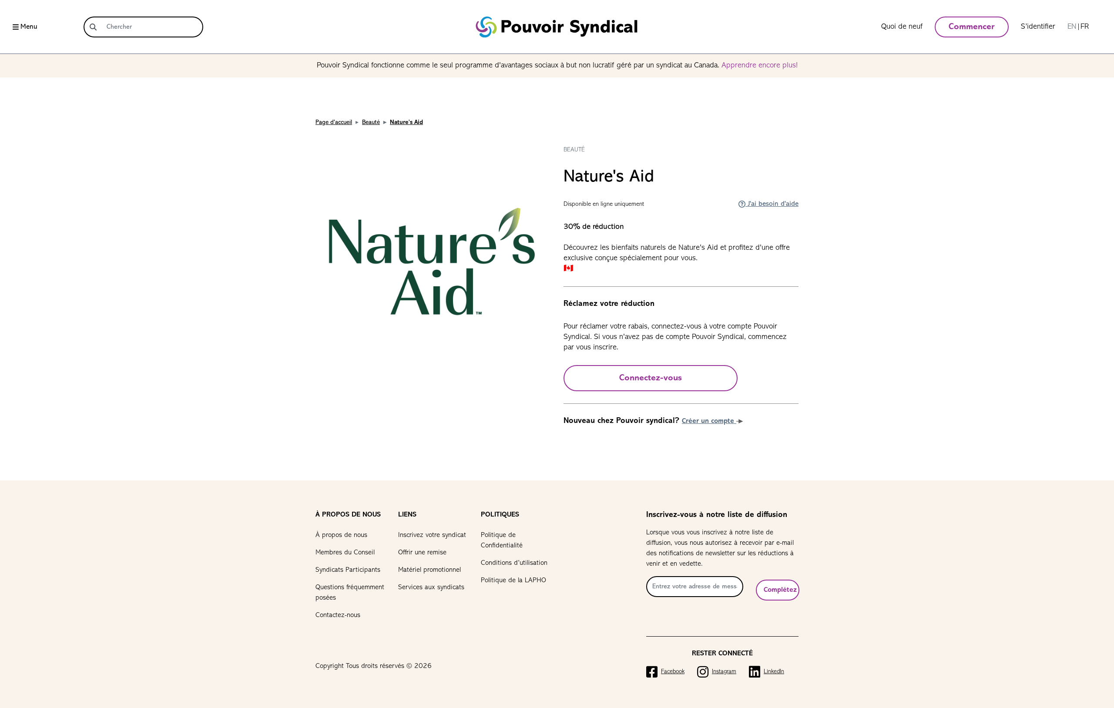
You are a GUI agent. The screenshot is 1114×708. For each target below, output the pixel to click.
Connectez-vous (650, 378)
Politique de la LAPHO (513, 580)
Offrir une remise (422, 552)
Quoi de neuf (902, 27)
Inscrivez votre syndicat (432, 535)
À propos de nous (341, 535)
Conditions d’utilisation (514, 563)
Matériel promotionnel (429, 570)
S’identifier (1038, 27)
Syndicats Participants (347, 570)
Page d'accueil (333, 122)
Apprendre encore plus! (759, 66)
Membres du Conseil (345, 552)
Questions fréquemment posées (349, 592)
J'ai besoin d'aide (772, 204)
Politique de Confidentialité (502, 540)
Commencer (972, 27)
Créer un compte (709, 421)
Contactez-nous (337, 615)
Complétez (780, 590)
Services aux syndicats (431, 587)
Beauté (371, 122)
